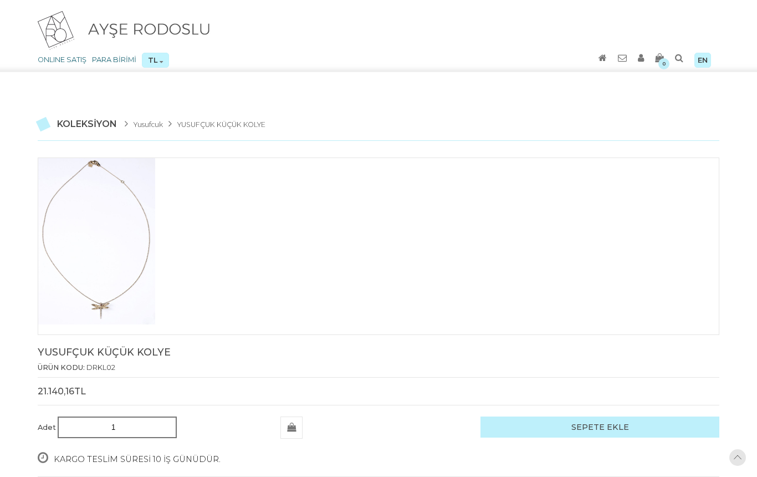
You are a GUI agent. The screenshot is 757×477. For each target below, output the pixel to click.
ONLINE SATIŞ (62, 59)
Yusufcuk (148, 125)
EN (703, 60)
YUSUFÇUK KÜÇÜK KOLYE (218, 125)
